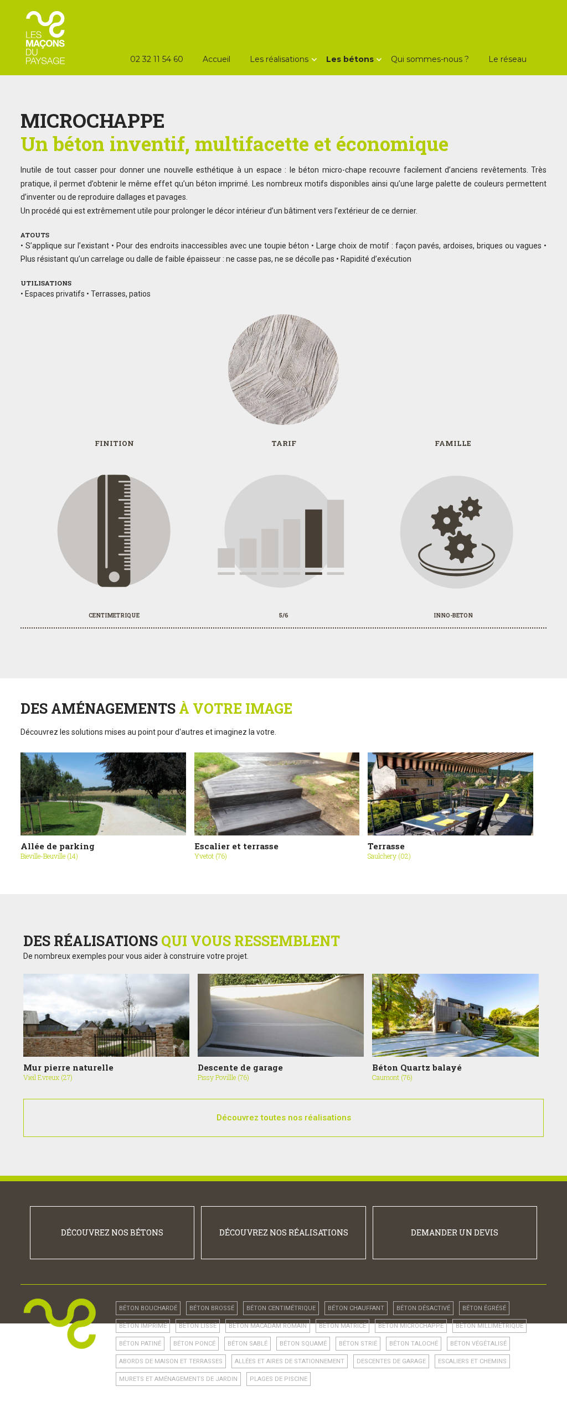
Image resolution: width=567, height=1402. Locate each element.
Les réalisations (279, 59)
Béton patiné (140, 1343)
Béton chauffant (356, 1308)
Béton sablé (247, 1343)
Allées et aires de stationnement (289, 1361)
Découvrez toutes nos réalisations (284, 1118)
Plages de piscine (278, 1379)
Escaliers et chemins (472, 1361)
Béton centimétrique (281, 1308)
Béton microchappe (411, 1326)
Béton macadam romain (268, 1326)
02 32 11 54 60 (156, 59)
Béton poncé (194, 1343)
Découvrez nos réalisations (283, 1232)
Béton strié (358, 1343)
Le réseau (507, 59)
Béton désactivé (423, 1308)
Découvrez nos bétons (112, 1232)
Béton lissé (198, 1326)
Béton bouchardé (148, 1308)
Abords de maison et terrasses (171, 1361)
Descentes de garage (391, 1361)
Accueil (216, 59)
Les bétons (350, 59)
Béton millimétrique (489, 1326)
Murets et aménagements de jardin (178, 1379)
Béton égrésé (484, 1308)
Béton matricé (342, 1326)
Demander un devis (454, 1232)
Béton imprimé (143, 1326)
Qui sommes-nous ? (430, 59)
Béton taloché (413, 1343)
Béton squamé (303, 1343)
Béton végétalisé (478, 1343)
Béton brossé (211, 1308)
